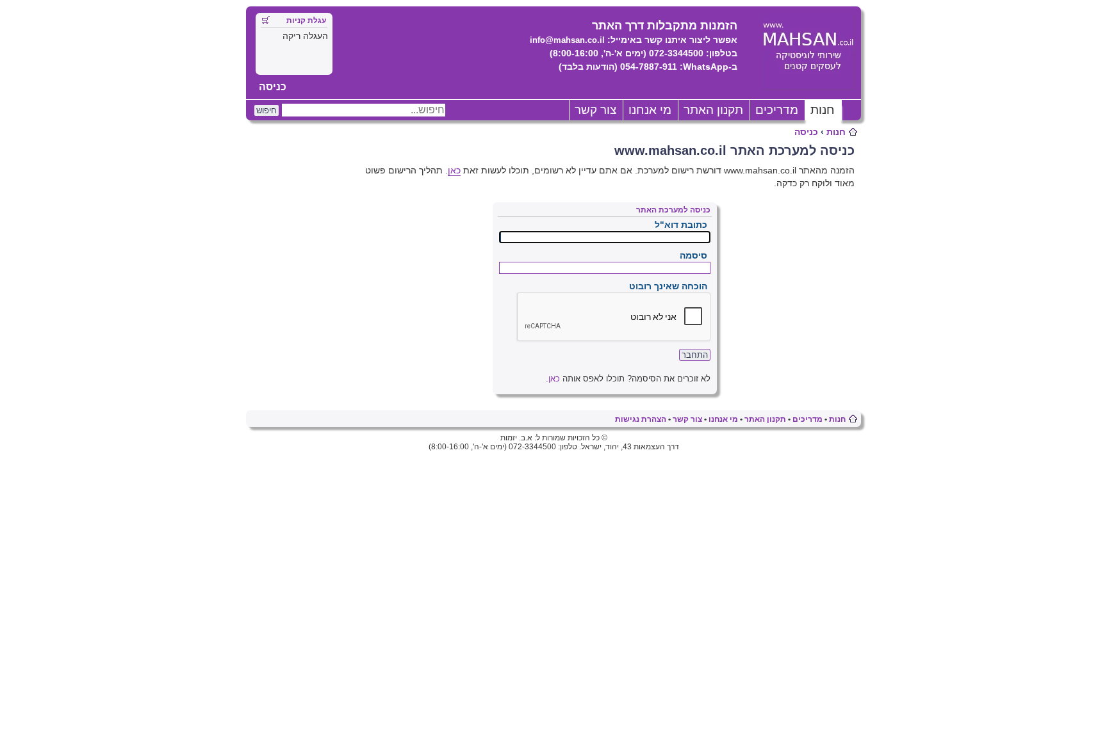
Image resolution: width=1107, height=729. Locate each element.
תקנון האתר (713, 109)
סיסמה (693, 255)
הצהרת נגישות (640, 419)
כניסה (272, 86)
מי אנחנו (649, 109)
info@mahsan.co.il (567, 40)
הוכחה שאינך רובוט (668, 286)
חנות (822, 109)
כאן (454, 170)
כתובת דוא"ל (681, 225)
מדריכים (776, 109)
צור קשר (595, 109)
